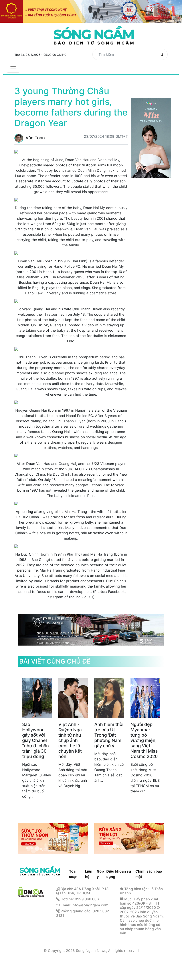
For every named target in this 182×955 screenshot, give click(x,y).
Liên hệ (88, 874)
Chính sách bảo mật (148, 874)
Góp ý (100, 874)
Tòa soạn (73, 874)
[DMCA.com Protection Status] (31, 891)
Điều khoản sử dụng (118, 874)
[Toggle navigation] (13, 68)
